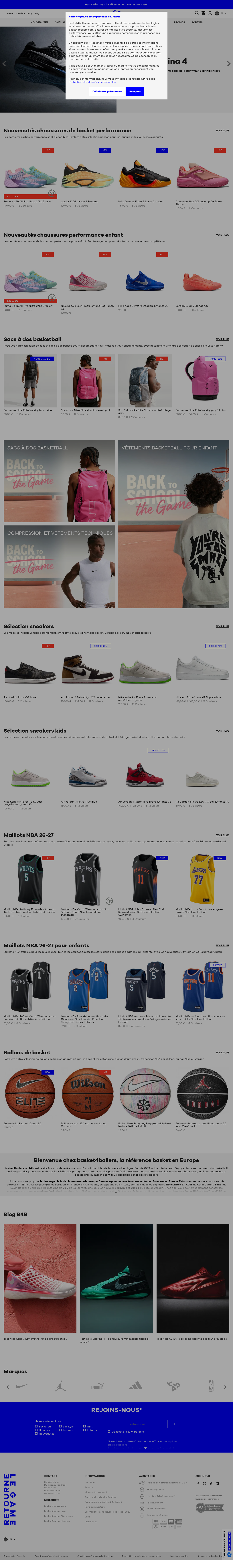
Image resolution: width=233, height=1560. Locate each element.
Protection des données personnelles (92, 82)
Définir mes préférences (107, 91)
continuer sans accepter (145, 52)
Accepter (135, 91)
